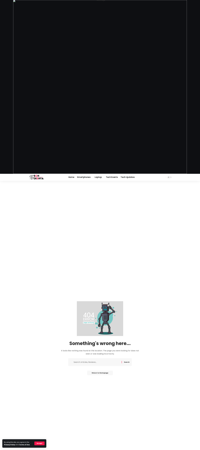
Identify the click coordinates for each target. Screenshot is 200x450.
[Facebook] (158, 177)
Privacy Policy (9, 445)
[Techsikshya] (36, 177)
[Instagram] (160, 177)
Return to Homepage (100, 373)
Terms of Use (24, 445)
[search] (164, 177)
